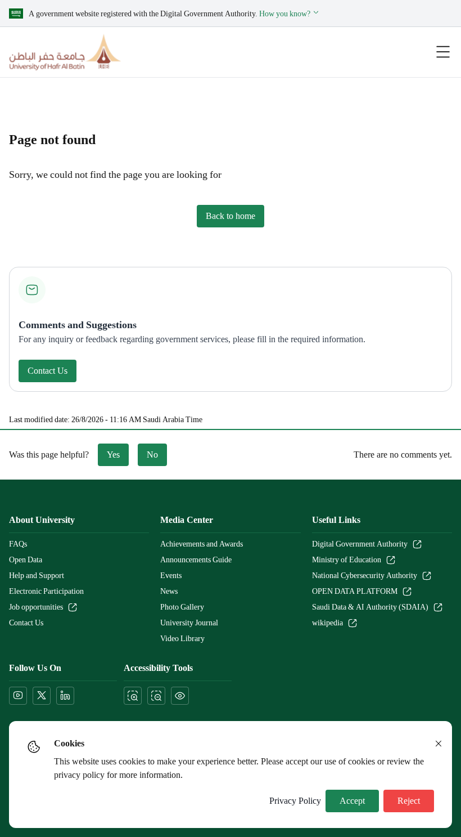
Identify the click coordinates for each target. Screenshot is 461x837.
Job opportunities (36, 607)
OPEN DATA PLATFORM (354, 591)
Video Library (182, 638)
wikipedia (327, 623)
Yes (113, 455)
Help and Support (36, 575)
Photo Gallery (182, 607)
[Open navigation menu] (443, 51)
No (152, 455)
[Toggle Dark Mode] (180, 696)
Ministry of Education (346, 560)
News (169, 591)
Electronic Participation (46, 591)
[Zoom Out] (156, 696)
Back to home (230, 216)
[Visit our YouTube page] (18, 696)
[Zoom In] (133, 696)
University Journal (189, 623)
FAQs (18, 544)
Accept (352, 801)
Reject (408, 801)
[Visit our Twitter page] (42, 696)
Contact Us (47, 371)
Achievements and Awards (201, 544)
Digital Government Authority (360, 544)
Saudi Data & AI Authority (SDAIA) (370, 607)
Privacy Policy (295, 801)
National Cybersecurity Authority (364, 575)
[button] (289, 14)
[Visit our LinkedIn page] (65, 696)
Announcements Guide (196, 560)
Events (171, 575)
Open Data (25, 560)
